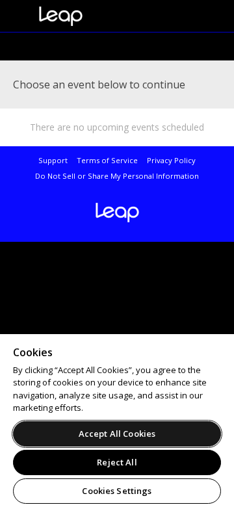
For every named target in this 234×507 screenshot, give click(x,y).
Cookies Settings (116, 491)
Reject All (116, 462)
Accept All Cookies (117, 433)
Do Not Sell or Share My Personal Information (117, 176)
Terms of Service (107, 160)
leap (104, 16)
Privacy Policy (171, 160)
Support (53, 160)
